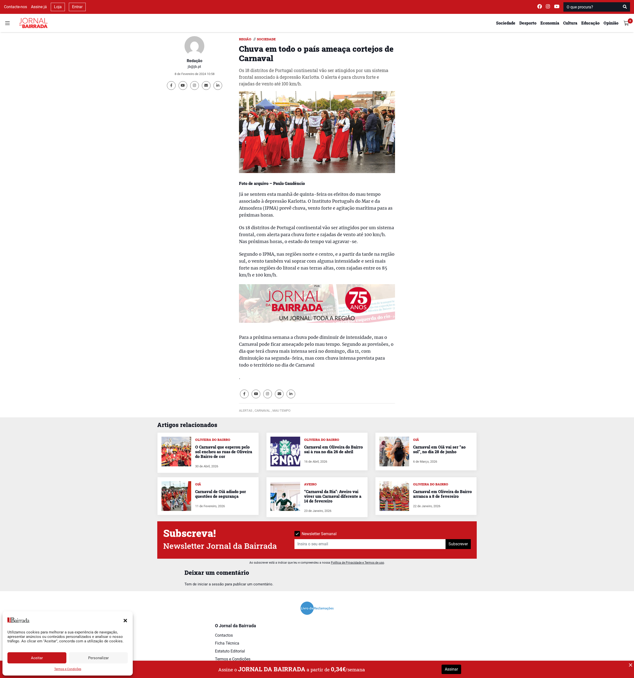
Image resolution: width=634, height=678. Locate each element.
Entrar (77, 6)
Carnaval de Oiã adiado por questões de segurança (220, 494)
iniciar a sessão (211, 584)
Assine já (39, 6)
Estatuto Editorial (230, 651)
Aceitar (37, 658)
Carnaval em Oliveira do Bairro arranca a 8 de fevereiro (442, 494)
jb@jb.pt (194, 66)
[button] (125, 620)
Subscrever (458, 544)
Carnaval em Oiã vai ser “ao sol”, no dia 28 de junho (439, 449)
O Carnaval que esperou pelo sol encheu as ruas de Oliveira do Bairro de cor (223, 451)
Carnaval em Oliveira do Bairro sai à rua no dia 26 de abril (333, 449)
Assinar (451, 669)
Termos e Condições (67, 669)
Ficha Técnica (227, 643)
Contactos (224, 635)
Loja (58, 6)
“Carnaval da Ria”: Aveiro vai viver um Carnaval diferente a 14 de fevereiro (332, 496)
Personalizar (98, 658)
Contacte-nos (15, 6)
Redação (194, 60)
